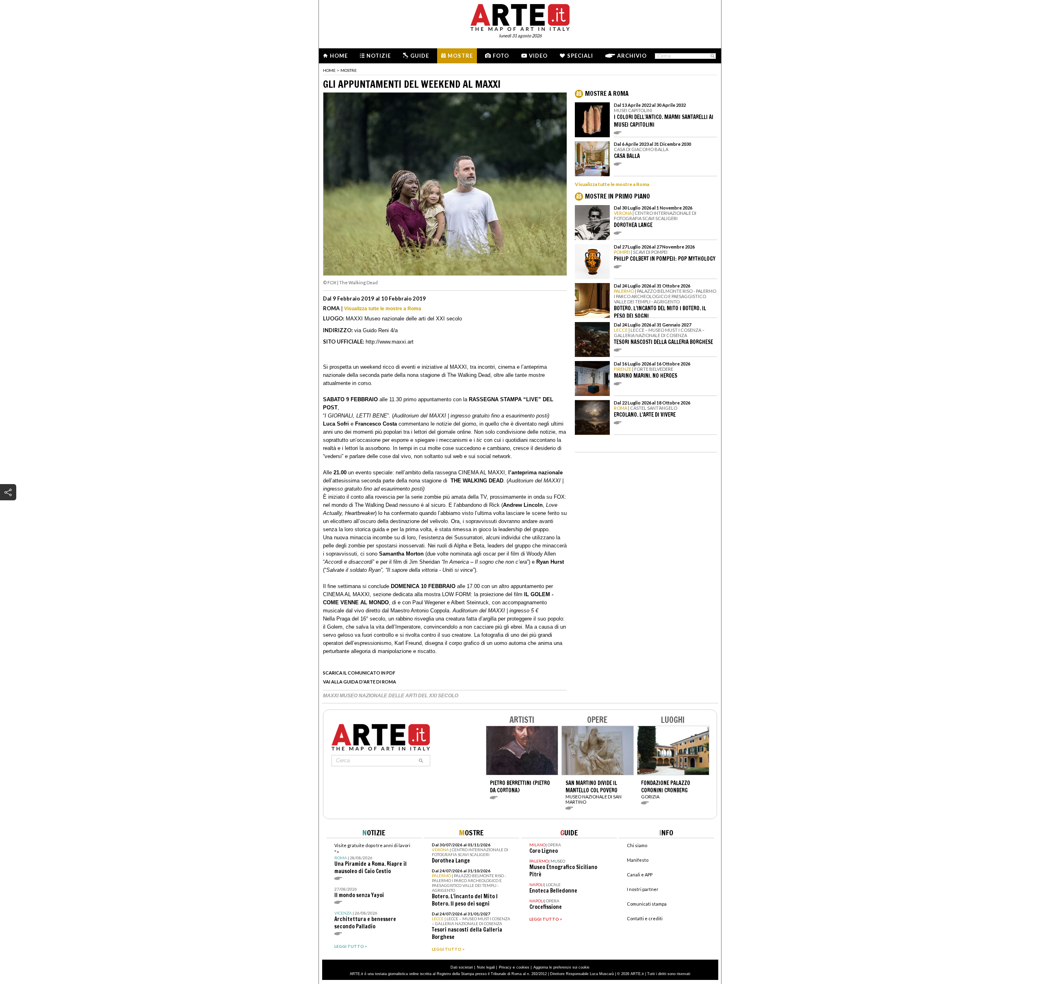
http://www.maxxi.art (390, 342)
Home (339, 55)
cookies (522, 967)
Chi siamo (637, 845)
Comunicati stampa (647, 903)
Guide (419, 55)
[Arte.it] (520, 16)
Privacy (505, 967)
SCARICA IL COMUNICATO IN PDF (359, 672)
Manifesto (637, 860)
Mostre (460, 55)
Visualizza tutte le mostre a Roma (382, 308)
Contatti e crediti (645, 918)
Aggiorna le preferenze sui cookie (561, 967)
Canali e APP (639, 874)
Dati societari (462, 967)
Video (538, 55)
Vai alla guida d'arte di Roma (359, 681)
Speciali (580, 55)
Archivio (632, 55)
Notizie (378, 55)
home (329, 70)
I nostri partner (643, 889)
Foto (501, 55)
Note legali (486, 967)
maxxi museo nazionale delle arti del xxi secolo (390, 696)
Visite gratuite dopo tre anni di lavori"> (372, 859)
